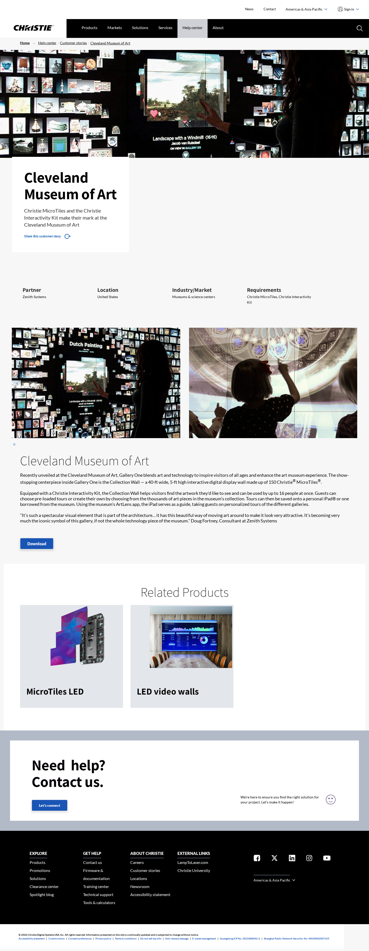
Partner (32, 289)
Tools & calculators (99, 902)
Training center (96, 886)
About (218, 27)
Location (107, 289)
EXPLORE (38, 853)
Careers (137, 862)
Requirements (264, 289)
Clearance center (44, 886)
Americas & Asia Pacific (304, 9)
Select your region (272, 872)
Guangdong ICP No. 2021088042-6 (240, 938)
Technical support (98, 894)
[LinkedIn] (292, 859)
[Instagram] (309, 859)
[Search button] (359, 28)
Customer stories (73, 43)
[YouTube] (327, 859)
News (249, 9)
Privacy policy (103, 938)
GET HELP (92, 853)
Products (89, 27)
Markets (114, 27)
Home (25, 43)
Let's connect (49, 805)
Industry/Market (192, 289)
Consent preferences (80, 938)
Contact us (92, 862)
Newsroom (139, 886)
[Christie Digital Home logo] (33, 28)
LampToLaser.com (192, 862)
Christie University (193, 870)
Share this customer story (42, 236)
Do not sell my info (150, 938)
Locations (138, 878)
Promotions (40, 870)
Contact (270, 9)
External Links (193, 853)
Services (165, 27)
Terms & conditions (126, 938)
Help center (192, 27)
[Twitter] (274, 859)
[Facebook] (257, 859)
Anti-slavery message (177, 938)
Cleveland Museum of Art (110, 43)
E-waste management (204, 938)
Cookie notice (56, 938)
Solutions (140, 27)
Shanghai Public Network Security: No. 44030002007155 (296, 938)
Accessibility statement (150, 894)
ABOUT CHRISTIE (147, 853)
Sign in (349, 9)
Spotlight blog (42, 894)
